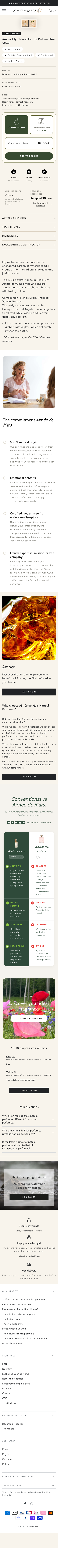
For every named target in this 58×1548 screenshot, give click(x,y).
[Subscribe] (54, 1485)
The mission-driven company (18, 1313)
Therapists (8, 1428)
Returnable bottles (12, 1378)
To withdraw (9, 1402)
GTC (4, 1398)
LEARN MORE (29, 692)
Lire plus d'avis (29, 1090)
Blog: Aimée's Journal (14, 1328)
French (6, 1449)
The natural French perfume (18, 1333)
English (6, 1454)
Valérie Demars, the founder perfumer (24, 1299)
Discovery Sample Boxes (16, 1383)
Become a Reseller (12, 1423)
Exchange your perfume (15, 1373)
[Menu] (4, 10)
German (7, 1459)
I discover (29, 1197)
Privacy (6, 1388)
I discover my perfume (29, 1018)
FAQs (5, 1363)
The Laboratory (11, 1318)
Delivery (7, 1368)
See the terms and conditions (40, 204)
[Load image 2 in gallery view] (32, 23)
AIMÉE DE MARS (32, 1526)
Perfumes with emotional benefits (21, 1309)
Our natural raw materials (16, 1304)
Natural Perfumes (12, 1343)
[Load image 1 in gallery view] (25, 23)
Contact (6, 1393)
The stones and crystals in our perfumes (24, 1338)
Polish (5, 1463)
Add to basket (29, 156)
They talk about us (12, 1323)
